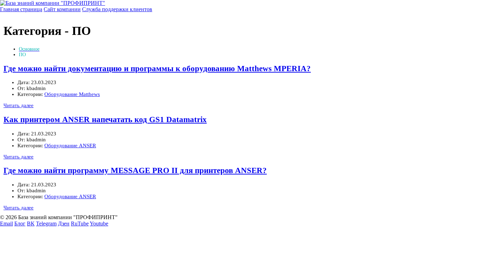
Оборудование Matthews (72, 94)
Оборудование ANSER (70, 145)
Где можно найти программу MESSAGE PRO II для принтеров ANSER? (135, 170)
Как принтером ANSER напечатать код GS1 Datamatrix (105, 119)
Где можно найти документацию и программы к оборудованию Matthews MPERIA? (157, 68)
